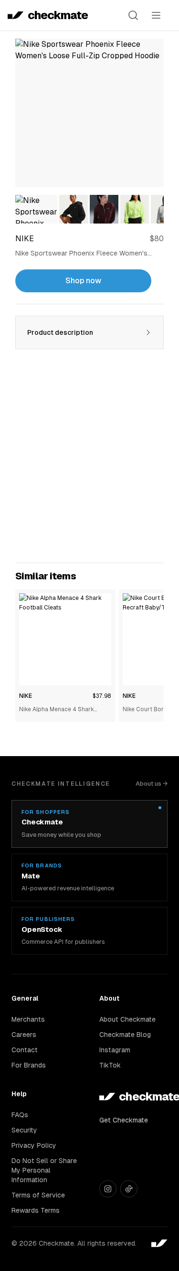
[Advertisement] (89, 461)
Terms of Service (38, 1195)
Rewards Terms (35, 1210)
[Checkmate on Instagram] (107, 1188)
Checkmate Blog (125, 1034)
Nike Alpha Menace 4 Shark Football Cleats (56, 710)
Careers (23, 1034)
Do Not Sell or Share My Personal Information (44, 1170)
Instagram (114, 1050)
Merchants (28, 1019)
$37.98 (102, 696)
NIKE (25, 696)
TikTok (110, 1065)
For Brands (28, 1065)
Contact (24, 1050)
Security (24, 1130)
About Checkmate (127, 1019)
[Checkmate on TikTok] (128, 1188)
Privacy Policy (33, 1145)
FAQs (19, 1115)
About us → (152, 783)
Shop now (83, 280)
